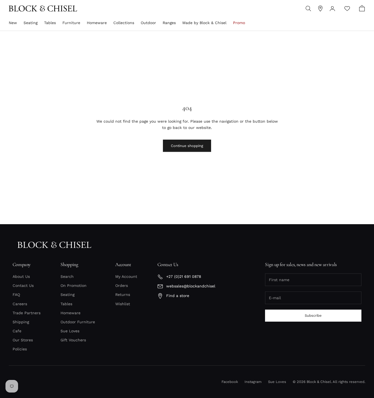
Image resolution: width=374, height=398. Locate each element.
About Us (21, 276)
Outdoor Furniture (78, 322)
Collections (123, 23)
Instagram (252, 382)
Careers (20, 304)
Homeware (97, 23)
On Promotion (74, 285)
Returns (122, 294)
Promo (239, 23)
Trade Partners (27, 313)
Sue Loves (70, 331)
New (13, 23)
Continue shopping (187, 146)
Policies (20, 349)
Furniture (71, 23)
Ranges (169, 23)
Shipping (21, 322)
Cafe (17, 331)
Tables (50, 23)
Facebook (229, 382)
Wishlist (122, 304)
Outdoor (148, 23)
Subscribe (313, 315)
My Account (126, 276)
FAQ (16, 294)
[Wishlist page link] (347, 8)
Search (67, 276)
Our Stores (23, 340)
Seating (31, 23)
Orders (121, 285)
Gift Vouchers (73, 340)
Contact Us (23, 285)
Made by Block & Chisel (204, 23)
